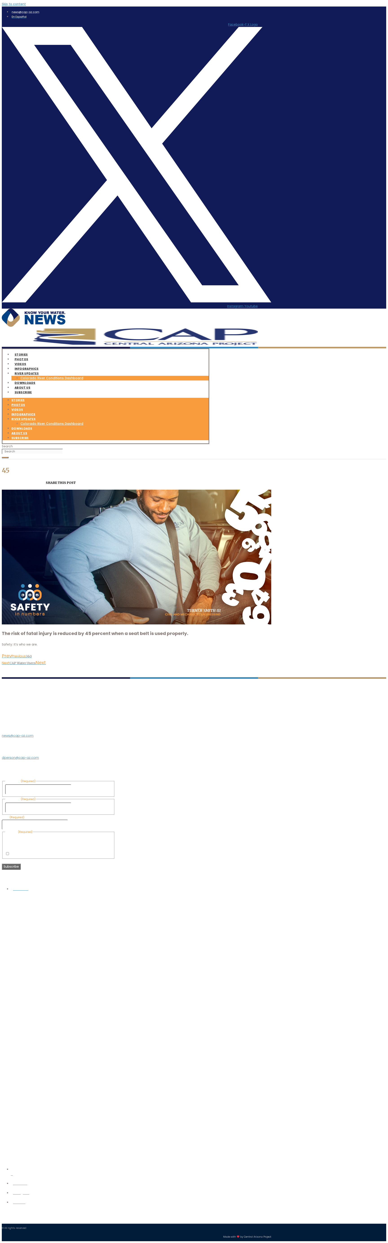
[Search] (5, 457)
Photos (18, 405)
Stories (18, 400)
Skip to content (14, 4)
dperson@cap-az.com (20, 757)
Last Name (80, 807)
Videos (17, 409)
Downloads (21, 428)
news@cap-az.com (17, 735)
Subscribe (23, 392)
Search (7, 446)
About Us (19, 433)
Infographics (23, 414)
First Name (80, 789)
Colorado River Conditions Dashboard (51, 378)
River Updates (27, 373)
